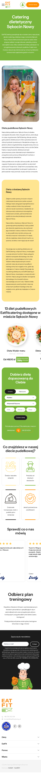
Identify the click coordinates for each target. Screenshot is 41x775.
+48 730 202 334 (9, 717)
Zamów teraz (32, 5)
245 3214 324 (26, 430)
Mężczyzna (22, 391)
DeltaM (10, 768)
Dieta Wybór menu (16, 351)
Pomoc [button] (5, 750)
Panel (22, 4)
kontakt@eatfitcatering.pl (12, 719)
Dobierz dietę (20, 417)
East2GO (17, 768)
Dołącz (34, 644)
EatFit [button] (4, 744)
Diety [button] (4, 737)
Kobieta (10, 391)
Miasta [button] (4, 757)
